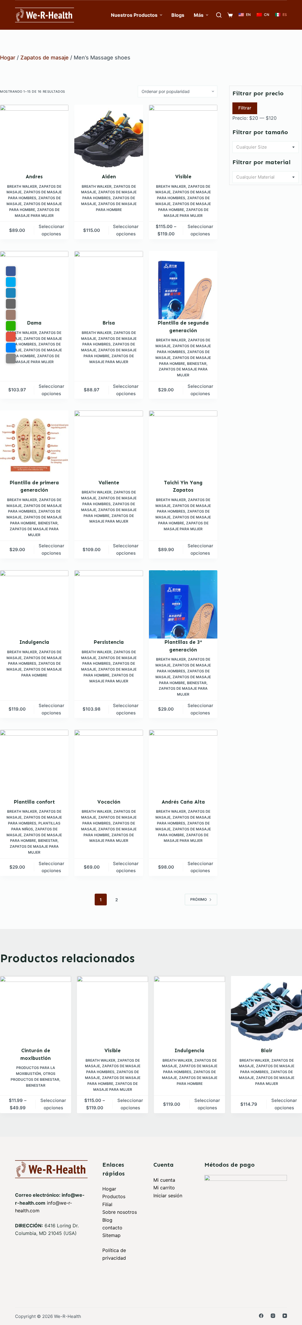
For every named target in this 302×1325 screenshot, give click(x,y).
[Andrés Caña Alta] (183, 764)
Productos (113, 1196)
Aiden (109, 176)
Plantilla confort (34, 802)
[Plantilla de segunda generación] (183, 285)
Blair (267, 1050)
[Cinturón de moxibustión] (35, 1011)
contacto (112, 1228)
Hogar (7, 57)
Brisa (108, 323)
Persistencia (109, 642)
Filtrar (244, 108)
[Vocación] (108, 764)
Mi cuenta (164, 1180)
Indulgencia (34, 642)
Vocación (108, 802)
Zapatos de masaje (44, 57)
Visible (183, 176)
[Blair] (266, 1011)
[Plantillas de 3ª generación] (183, 604)
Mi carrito (164, 1188)
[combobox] (265, 147)
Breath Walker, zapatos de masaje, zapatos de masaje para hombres (34, 192)
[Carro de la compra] (230, 15)
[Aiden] (108, 139)
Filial (107, 1204)
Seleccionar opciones (51, 230)
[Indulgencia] (34, 604)
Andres (34, 176)
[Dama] (34, 285)
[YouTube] (285, 1316)
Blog (107, 1220)
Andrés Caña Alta (183, 802)
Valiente (109, 483)
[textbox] (265, 147)
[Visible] (183, 139)
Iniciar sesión (167, 1195)
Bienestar (196, 363)
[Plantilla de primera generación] (34, 444)
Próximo (198, 899)
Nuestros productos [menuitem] (134, 15)
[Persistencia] (108, 604)
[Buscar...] (218, 15)
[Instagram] (273, 1316)
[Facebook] (261, 1316)
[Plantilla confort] (34, 764)
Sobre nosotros (119, 1212)
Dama (34, 323)
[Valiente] (108, 444)
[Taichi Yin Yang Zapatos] (183, 444)
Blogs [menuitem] (177, 15)
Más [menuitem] (198, 15)
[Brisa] (108, 285)
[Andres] (34, 139)
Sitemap (111, 1235)
